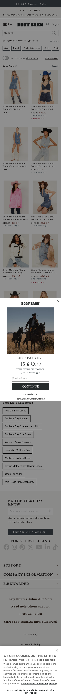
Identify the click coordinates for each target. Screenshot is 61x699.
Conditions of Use (30, 683)
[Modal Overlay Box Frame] (30, 349)
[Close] (57, 650)
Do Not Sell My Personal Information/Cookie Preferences (30, 691)
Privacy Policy (49, 683)
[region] (30, 672)
